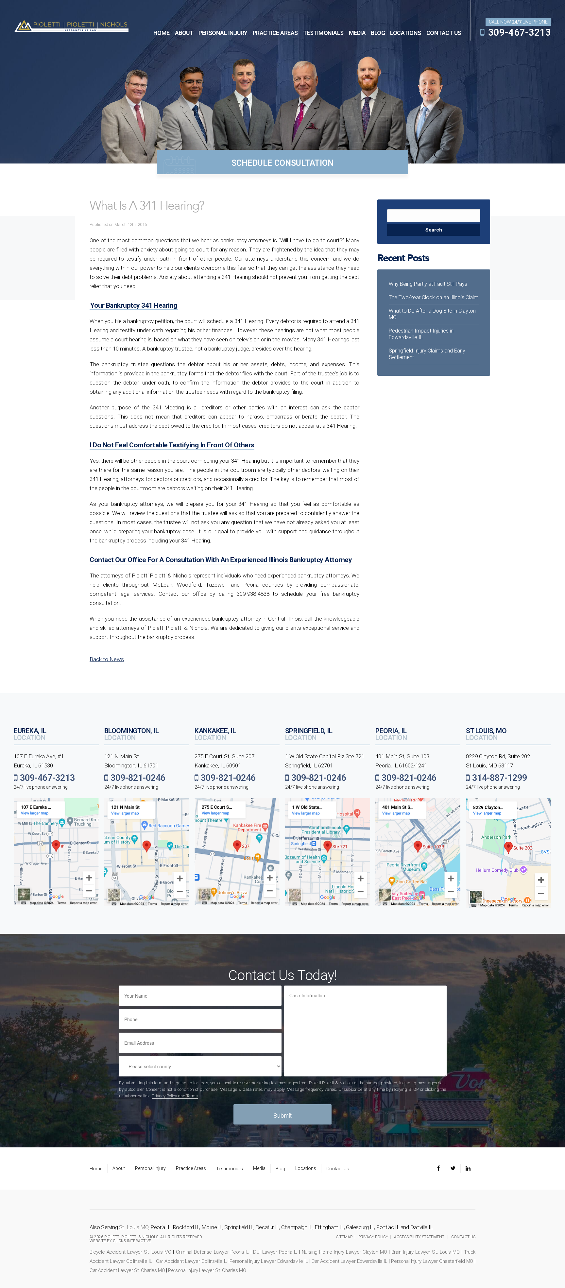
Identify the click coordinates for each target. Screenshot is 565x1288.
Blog (378, 32)
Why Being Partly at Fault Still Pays (428, 284)
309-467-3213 (518, 32)
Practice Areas (275, 32)
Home (161, 32)
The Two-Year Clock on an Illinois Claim (433, 297)
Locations (405, 32)
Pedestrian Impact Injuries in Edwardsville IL (421, 334)
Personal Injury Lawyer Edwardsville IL (269, 1261)
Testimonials (323, 32)
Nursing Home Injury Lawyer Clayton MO (344, 1252)
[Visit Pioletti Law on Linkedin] (468, 1169)
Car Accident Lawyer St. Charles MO (127, 1270)
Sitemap (344, 1237)
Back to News (107, 659)
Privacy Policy (373, 1237)
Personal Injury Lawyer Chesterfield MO (432, 1261)
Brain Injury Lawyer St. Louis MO (425, 1252)
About (184, 32)
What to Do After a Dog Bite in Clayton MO (432, 314)
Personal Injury (223, 32)
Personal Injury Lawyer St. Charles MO (207, 1270)
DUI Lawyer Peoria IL (275, 1252)
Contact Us (443, 32)
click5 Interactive (132, 1241)
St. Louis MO (133, 1227)
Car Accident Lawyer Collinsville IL (191, 1261)
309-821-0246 (136, 778)
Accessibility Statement (419, 1237)
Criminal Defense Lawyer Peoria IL (212, 1252)
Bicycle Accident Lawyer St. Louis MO (130, 1252)
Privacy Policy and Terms (175, 1095)
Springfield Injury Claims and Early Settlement (427, 354)
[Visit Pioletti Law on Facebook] (441, 1169)
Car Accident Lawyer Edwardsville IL (349, 1261)
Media (357, 32)
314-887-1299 (498, 778)
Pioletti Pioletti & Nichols (71, 25)
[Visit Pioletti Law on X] (452, 1169)
